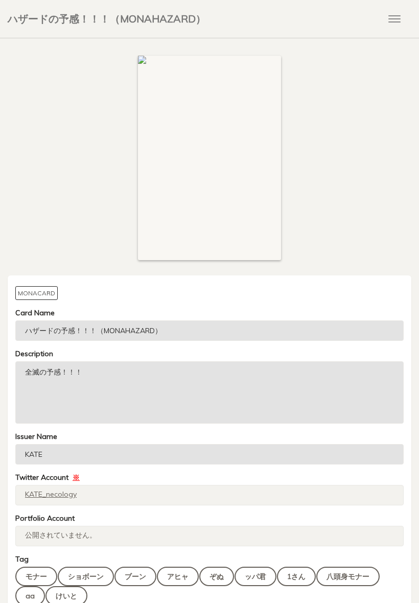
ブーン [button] (135, 576)
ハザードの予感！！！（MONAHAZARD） (107, 18)
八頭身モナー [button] (348, 576)
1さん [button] (296, 576)
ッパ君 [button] (255, 576)
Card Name (35, 312)
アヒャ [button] (178, 576)
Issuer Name (36, 436)
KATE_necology (51, 494)
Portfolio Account (45, 518)
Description (34, 353)
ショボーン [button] (86, 576)
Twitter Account (47, 477)
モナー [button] (36, 576)
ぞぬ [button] (217, 576)
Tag (22, 559)
